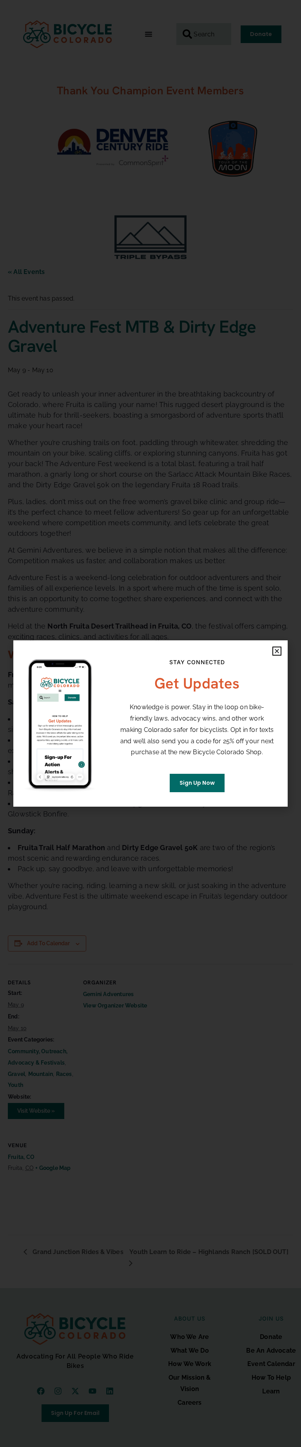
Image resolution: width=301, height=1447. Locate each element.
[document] (150, 723)
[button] (277, 651)
